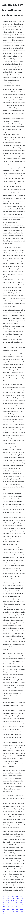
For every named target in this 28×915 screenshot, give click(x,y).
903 (3, 913)
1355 (8, 902)
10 (8, 907)
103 (3, 904)
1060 (8, 898)
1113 (8, 904)
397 (17, 900)
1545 (13, 898)
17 (12, 902)
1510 (4, 907)
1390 (4, 909)
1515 (12, 900)
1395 (7, 900)
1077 (21, 909)
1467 (21, 896)
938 (3, 902)
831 (21, 907)
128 (13, 896)
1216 (22, 904)
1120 (8, 896)
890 (3, 898)
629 (17, 909)
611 (17, 896)
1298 (17, 911)
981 (8, 909)
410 (22, 898)
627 (16, 907)
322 (13, 909)
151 (16, 902)
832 (12, 904)
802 (13, 911)
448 (12, 907)
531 (3, 896)
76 (3, 900)
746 (21, 900)
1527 (17, 904)
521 (3, 911)
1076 (8, 911)
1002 (21, 902)
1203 (22, 911)
